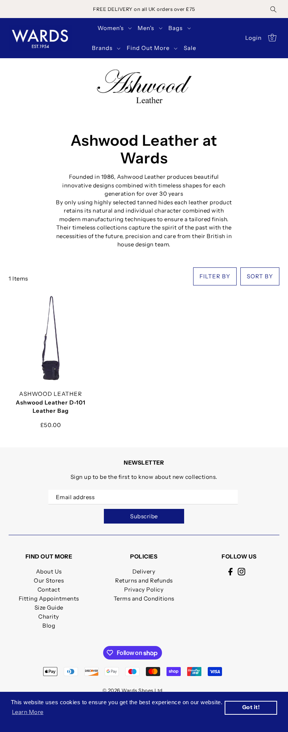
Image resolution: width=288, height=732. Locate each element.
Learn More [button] (28, 711)
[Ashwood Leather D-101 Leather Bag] (51, 338)
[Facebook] (230, 571)
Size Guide (48, 607)
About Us (49, 571)
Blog (48, 625)
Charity (48, 616)
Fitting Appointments (49, 598)
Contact (49, 589)
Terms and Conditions (144, 598)
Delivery (143, 571)
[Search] (273, 9)
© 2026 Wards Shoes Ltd (132, 690)
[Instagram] (241, 571)
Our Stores (49, 580)
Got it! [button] (251, 707)
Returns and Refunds (144, 580)
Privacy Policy (144, 589)
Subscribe (144, 516)
